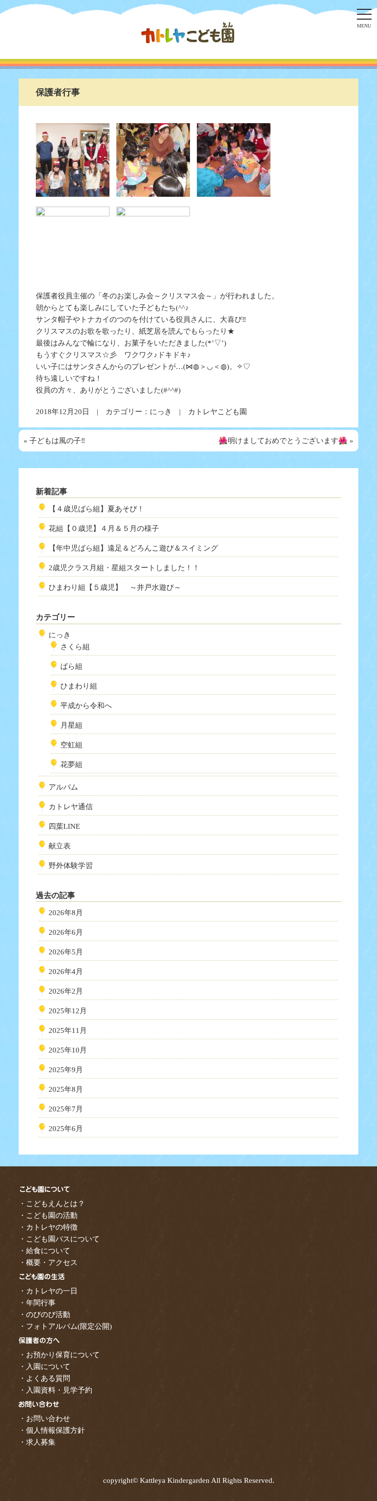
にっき (161, 412)
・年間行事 (37, 1303)
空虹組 (71, 745)
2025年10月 (68, 1050)
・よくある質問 (44, 1378)
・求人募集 (37, 1442)
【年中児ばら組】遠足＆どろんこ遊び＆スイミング (133, 548)
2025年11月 (68, 1030)
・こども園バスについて (59, 1239)
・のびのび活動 (44, 1314)
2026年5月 (66, 952)
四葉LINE (64, 826)
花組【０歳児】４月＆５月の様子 (104, 528)
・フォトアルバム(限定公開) (65, 1326)
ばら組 (71, 666)
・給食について (44, 1251)
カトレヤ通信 (71, 807)
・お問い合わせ (44, 1418)
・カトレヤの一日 (48, 1291)
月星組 (71, 725)
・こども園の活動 (48, 1215)
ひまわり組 (78, 686)
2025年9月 (66, 1070)
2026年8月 (66, 913)
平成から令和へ (86, 706)
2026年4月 (66, 971)
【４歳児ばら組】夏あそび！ (96, 509)
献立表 (60, 846)
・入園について (44, 1366)
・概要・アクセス (48, 1262)
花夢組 (71, 764)
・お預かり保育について (59, 1355)
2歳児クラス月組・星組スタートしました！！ (124, 568)
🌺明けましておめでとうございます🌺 (283, 441)
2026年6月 (66, 932)
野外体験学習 (71, 865)
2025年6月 (66, 1128)
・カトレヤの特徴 (48, 1227)
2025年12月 (68, 1011)
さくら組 (75, 647)
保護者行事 (58, 92)
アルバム (63, 787)
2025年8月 (66, 1089)
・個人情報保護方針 (52, 1430)
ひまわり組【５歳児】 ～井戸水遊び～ (115, 587)
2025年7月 (66, 1109)
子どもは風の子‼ (57, 441)
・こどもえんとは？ (52, 1204)
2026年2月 (66, 991)
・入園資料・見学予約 (55, 1390)
